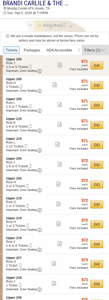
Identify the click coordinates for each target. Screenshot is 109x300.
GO (97, 65)
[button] (54, 25)
